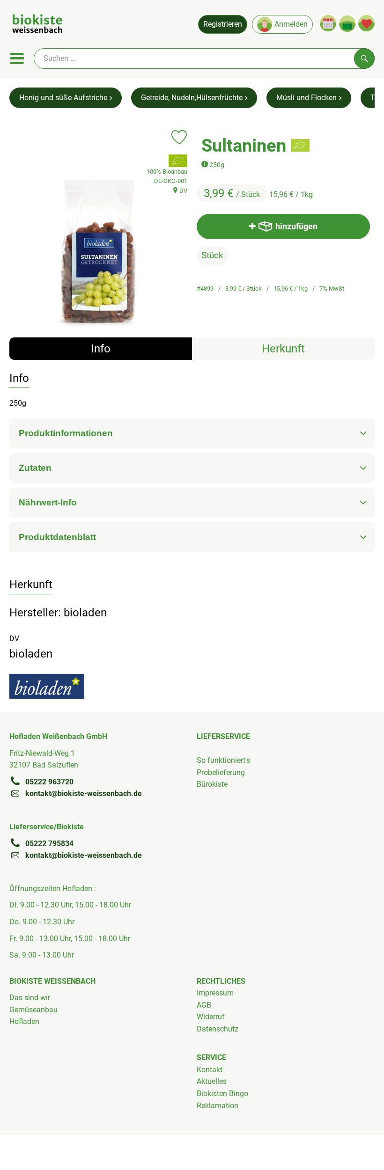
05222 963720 (49, 781)
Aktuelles (212, 1081)
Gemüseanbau (33, 1009)
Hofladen (24, 1021)
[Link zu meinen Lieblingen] (366, 23)
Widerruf (211, 1016)
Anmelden (291, 24)
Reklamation (217, 1105)
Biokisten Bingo (222, 1093)
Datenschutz (217, 1028)
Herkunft (283, 348)
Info (101, 348)
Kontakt (209, 1069)
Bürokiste (212, 784)
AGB (204, 1005)
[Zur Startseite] (37, 25)
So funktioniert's (223, 760)
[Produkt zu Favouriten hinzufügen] (179, 137)
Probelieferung (221, 772)
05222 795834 (49, 843)
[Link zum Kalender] (328, 23)
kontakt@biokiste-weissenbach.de (83, 793)
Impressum (215, 992)
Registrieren (222, 24)
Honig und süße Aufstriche (63, 97)
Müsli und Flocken (306, 97)
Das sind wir (29, 997)
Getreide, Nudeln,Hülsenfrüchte (192, 97)
